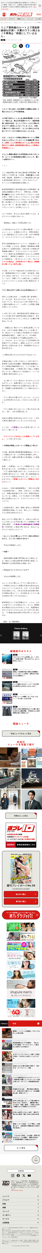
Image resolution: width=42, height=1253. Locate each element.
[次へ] (41, 635)
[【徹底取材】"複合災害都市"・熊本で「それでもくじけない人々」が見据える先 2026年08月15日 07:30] (31, 778)
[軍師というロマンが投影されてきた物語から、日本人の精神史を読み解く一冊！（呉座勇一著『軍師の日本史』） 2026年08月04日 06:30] (31, 799)
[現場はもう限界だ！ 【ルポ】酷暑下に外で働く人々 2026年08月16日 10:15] (10, 778)
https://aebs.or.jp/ (17, 1190)
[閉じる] (40, 5)
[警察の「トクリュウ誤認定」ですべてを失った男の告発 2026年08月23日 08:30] (10, 757)
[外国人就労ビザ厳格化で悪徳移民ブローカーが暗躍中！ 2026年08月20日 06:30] (31, 757)
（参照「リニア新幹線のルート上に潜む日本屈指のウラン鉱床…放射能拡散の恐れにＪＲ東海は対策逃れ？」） (20, 145)
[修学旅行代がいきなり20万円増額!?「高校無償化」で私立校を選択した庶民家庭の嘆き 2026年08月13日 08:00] (10, 799)
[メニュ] (38, 14)
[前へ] (1, 635)
